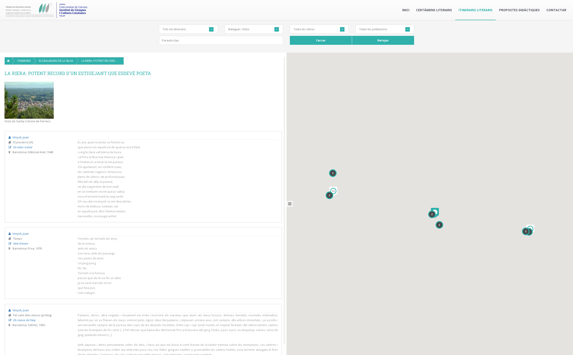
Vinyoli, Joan (20, 137)
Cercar (321, 40)
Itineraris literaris (475, 10)
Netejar (383, 40)
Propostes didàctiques (519, 10)
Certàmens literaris (434, 10)
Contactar (556, 10)
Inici (405, 10)
